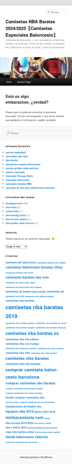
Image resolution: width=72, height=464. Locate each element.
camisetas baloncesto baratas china (34, 267)
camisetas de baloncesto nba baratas (24, 287)
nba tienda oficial (42, 423)
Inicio (9, 81)
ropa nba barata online (20, 432)
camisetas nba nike (18, 353)
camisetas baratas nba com (27, 277)
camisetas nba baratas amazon (20, 323)
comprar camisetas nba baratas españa (24, 388)
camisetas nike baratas (27, 358)
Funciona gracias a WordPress (36, 457)
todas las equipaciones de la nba (21, 442)
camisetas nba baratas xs (32, 333)
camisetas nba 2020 (15, 296)
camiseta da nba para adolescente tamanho (30, 187)
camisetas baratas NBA (19, 183)
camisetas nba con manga (22, 343)
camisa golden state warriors (22, 168)
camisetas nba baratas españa (20, 327)
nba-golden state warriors (20, 223)
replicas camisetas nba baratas (42, 427)
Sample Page (24, 81)
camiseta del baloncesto (21, 262)
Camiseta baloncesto (17, 180)
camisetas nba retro (17, 156)
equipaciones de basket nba (23, 406)
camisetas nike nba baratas (23, 364)
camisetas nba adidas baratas (39, 296)
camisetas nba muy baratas (50, 348)
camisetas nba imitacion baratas (21, 348)
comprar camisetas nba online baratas (24, 393)
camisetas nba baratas (20, 300)
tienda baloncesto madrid (47, 432)
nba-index (11, 207)
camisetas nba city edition (22, 339)
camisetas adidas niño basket (51, 262)
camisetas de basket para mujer (26, 291)
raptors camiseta (15, 172)
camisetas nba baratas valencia (50, 327)
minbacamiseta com (24, 417)
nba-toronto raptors (17, 219)
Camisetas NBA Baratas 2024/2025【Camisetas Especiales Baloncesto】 (32, 28)
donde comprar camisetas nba (25, 397)
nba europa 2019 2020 (19, 423)
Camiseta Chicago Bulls (19, 176)
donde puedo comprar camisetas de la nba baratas (30, 402)
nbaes (47, 418)
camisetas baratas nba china (19, 272)
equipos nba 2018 (19, 411)
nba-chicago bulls (16, 215)
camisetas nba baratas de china (51, 323)
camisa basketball (16, 152)
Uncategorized (14, 203)
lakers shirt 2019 (44, 411)
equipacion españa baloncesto (23, 164)
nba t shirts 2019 (16, 427)
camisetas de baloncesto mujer (20, 282)
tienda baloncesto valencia (27, 436)
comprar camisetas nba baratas (30, 383)
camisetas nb (55, 291)
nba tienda (12, 160)
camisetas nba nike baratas (44, 353)
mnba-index (12, 211)
